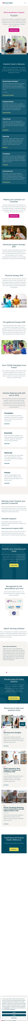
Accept (14, 1012)
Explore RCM (14, 565)
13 (20, 672)
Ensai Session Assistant (8, 95)
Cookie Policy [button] (7, 1007)
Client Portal (5, 129)
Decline (14, 1015)
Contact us (13, 849)
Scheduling (5, 164)
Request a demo (14, 30)
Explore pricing (14, 698)
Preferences (14, 1018)
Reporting (5, 147)
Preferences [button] (12, 1009)
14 (21, 672)
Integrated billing (7, 112)
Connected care (6, 182)
